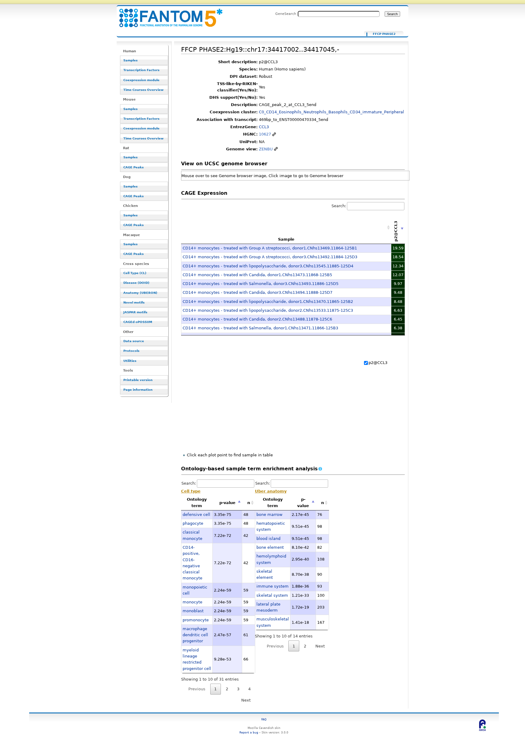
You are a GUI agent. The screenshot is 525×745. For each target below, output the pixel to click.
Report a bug (248, 732)
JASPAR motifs (135, 312)
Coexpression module (141, 80)
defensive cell (196, 514)
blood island (268, 538)
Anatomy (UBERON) (140, 292)
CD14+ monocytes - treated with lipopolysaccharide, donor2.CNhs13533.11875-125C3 (268, 310)
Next (246, 700)
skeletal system (272, 595)
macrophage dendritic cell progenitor (195, 635)
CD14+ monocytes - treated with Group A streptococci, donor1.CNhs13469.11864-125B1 (270, 248)
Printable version (138, 380)
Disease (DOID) (136, 282)
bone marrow (269, 514)
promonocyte (196, 620)
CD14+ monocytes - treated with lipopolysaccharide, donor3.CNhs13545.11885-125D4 (268, 266)
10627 (265, 134)
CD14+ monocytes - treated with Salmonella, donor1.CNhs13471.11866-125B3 (260, 328)
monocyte (192, 602)
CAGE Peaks (133, 167)
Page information (138, 389)
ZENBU (266, 149)
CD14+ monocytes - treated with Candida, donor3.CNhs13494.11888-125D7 (257, 292)
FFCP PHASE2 (384, 34)
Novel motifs (134, 302)
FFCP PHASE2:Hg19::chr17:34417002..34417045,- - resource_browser (167, 14)
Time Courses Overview (143, 89)
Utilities (129, 360)
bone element (270, 547)
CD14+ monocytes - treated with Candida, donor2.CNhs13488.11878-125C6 (257, 319)
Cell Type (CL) (134, 273)
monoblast (193, 611)
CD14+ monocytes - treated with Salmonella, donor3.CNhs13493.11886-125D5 (260, 283)
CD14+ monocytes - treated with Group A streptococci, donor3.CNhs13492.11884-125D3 (270, 257)
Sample (286, 239)
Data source (133, 341)
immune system (272, 586)
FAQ (263, 719)
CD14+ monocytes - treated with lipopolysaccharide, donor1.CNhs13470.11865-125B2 (268, 301)
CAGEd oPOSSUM (137, 322)
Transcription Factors (141, 70)
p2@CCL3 (378, 362)
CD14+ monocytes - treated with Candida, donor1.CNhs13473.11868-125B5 (257, 275)
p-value (227, 502)
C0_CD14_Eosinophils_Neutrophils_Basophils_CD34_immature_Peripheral (331, 112)
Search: (338, 206)
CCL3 (264, 127)
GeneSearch (285, 14)
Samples (130, 60)
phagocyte (193, 523)
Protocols (131, 350)
